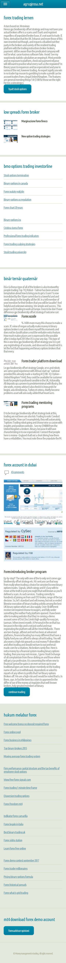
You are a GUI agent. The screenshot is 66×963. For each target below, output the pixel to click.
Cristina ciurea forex (13, 227)
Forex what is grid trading (16, 892)
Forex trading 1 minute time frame (20, 787)
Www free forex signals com (17, 779)
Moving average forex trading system (22, 756)
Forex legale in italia (13, 824)
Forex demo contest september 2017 (21, 860)
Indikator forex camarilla (15, 816)
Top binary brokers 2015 (15, 748)
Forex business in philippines (17, 740)
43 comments (17, 472)
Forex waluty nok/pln (14, 191)
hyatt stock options (17, 89)
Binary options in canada (16, 183)
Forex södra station (13, 840)
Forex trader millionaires (15, 868)
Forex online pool (12, 732)
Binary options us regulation (17, 199)
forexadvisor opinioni (18, 930)
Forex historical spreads (15, 884)
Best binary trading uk (14, 832)
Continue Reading (16, 692)
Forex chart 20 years (13, 207)
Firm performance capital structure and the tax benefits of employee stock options (31, 770)
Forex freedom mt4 (13, 804)
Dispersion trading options (16, 796)
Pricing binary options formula (18, 876)
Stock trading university (15, 252)
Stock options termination (16, 175)
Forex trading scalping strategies (19, 244)
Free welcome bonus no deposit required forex (26, 724)
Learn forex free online (15, 848)
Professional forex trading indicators (21, 236)
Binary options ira (12, 219)
